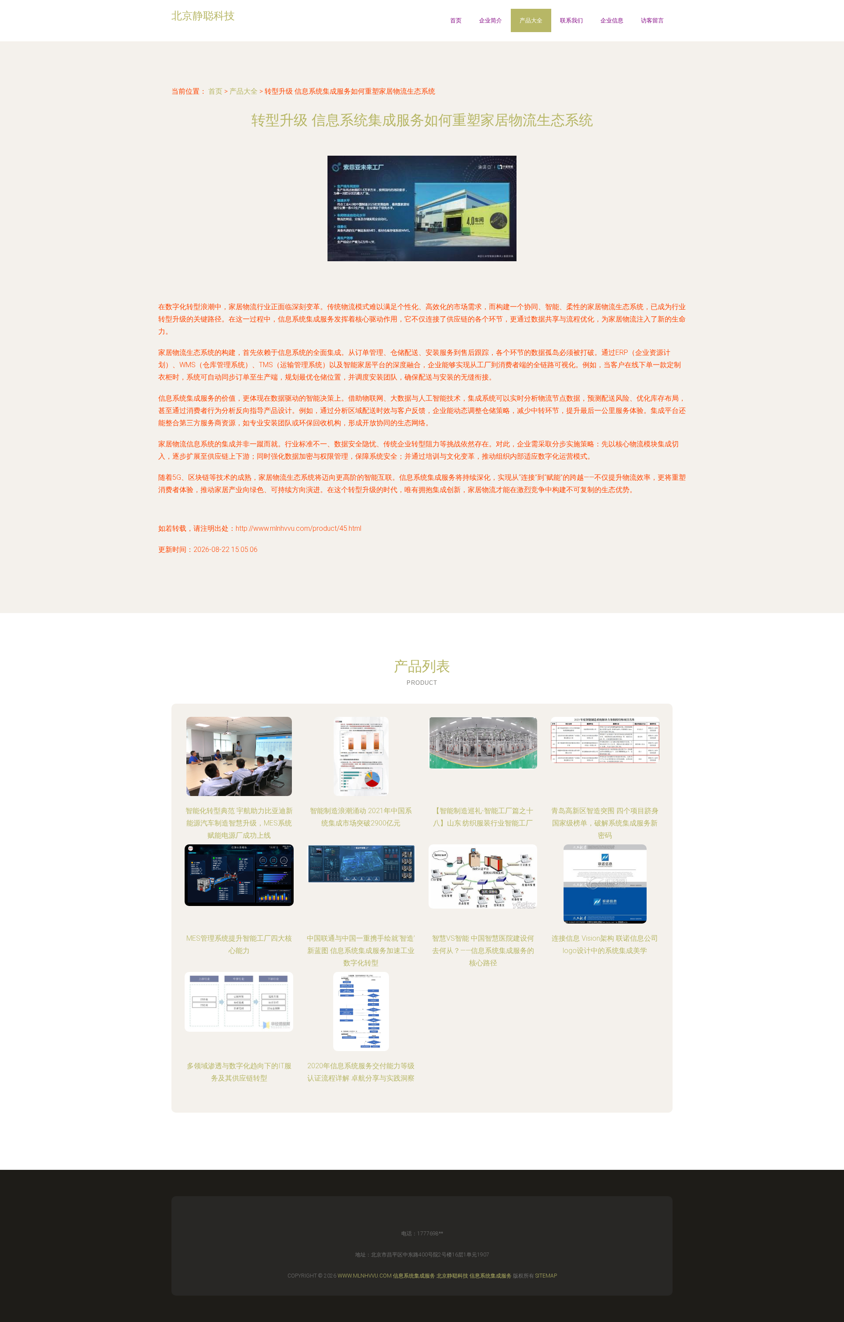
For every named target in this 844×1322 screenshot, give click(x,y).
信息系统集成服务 (414, 1276)
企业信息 (611, 20)
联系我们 (571, 20)
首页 (456, 20)
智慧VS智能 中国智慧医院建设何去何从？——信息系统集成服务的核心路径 (483, 950)
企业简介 (490, 20)
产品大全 (531, 20)
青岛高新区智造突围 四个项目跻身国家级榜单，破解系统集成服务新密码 (604, 823)
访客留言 (652, 20)
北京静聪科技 (452, 1276)
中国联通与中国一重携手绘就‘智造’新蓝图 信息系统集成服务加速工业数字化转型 (361, 950)
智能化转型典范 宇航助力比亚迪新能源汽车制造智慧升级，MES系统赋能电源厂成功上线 (239, 823)
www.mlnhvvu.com (365, 1276)
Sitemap (546, 1276)
